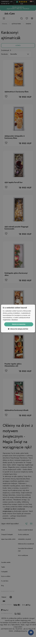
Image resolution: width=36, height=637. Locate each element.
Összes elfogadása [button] (18, 324)
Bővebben (15, 320)
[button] (18, 329)
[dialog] (18, 318)
